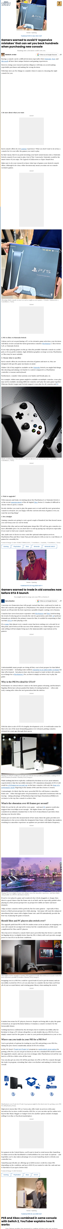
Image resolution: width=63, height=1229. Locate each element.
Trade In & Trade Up (21, 1049)
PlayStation (46, 344)
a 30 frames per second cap (17, 785)
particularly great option (48, 1049)
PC (57, 384)
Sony (53, 59)
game (7, 624)
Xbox (36, 502)
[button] (61, 55)
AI (53, 616)
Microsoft (4, 61)
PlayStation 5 (18, 674)
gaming (24, 149)
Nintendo (48, 59)
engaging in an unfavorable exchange (46, 670)
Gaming (34, 33)
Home (28, 33)
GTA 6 (9, 620)
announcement (16, 502)
